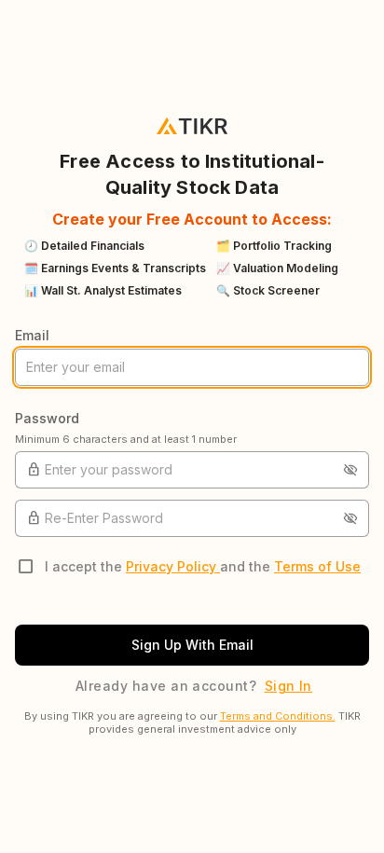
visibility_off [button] (350, 469)
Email (32, 335)
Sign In (288, 686)
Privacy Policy (173, 566)
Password (47, 418)
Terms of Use (317, 566)
